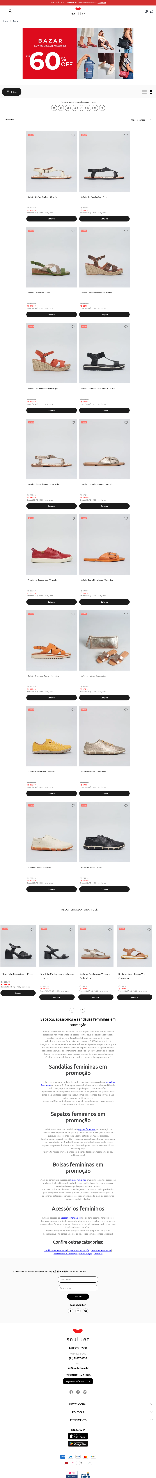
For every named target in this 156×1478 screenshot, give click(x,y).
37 (81, 108)
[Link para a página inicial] (5, 21)
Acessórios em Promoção (66, 1253)
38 (88, 108)
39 (95, 108)
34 (61, 108)
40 (102, 108)
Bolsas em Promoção (101, 1250)
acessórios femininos (71, 1217)
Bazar (15, 21)
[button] (4, 11)
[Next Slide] (83, 1005)
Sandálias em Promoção (55, 1250)
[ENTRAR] (145, 11)
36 (75, 108)
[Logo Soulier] (78, 11)
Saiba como (102, 2)
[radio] (144, 91)
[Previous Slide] (72, 1005)
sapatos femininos (87, 1129)
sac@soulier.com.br (78, 1367)
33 (54, 108)
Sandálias (98, 1253)
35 (68, 108)
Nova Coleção (85, 1253)
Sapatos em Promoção (78, 1250)
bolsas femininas (78, 1179)
